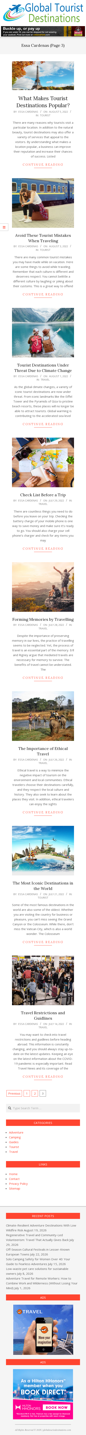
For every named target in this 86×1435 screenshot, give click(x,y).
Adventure (16, 1132)
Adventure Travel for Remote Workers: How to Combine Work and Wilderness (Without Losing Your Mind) (42, 1283)
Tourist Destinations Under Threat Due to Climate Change (43, 368)
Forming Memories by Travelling (43, 619)
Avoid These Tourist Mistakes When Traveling (43, 238)
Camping (15, 1137)
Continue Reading (43, 164)
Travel (45, 379)
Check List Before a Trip (43, 494)
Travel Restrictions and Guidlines (43, 1015)
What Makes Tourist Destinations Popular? (43, 102)
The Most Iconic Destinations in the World (43, 885)
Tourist (45, 115)
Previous (14, 1093)
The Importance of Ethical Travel (43, 751)
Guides (14, 1142)
